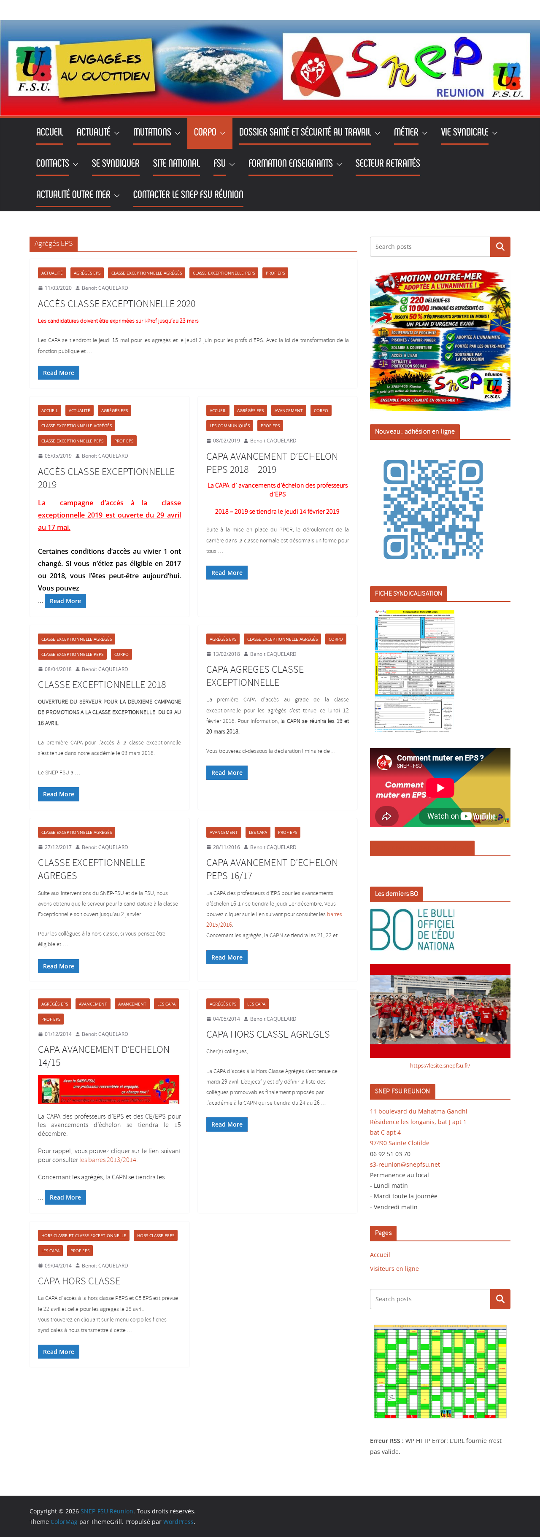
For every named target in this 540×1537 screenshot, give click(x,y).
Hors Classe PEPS (155, 1235)
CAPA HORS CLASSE (79, 1281)
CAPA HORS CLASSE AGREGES (268, 1034)
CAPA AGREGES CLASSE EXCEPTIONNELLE (255, 676)
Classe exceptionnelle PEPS (224, 273)
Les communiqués (230, 426)
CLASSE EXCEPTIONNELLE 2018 (102, 685)
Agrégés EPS (87, 273)
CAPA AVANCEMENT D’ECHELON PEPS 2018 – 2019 (272, 463)
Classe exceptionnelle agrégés (146, 273)
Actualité (52, 273)
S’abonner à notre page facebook (422, 848)
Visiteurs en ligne (394, 1269)
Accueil (49, 410)
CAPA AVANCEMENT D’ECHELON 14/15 (104, 1056)
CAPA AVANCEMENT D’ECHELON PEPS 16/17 (272, 869)
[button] (115, 133)
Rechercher (500, 246)
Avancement (289, 410)
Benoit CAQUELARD (105, 287)
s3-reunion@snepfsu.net (405, 1164)
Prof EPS (275, 273)
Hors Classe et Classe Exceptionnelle (83, 1235)
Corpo (321, 410)
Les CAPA (258, 832)
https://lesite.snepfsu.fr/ (440, 1065)
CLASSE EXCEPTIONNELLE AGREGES (91, 869)
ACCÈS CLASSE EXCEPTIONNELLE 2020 (116, 304)
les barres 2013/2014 (107, 1160)
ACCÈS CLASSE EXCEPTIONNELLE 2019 (106, 478)
